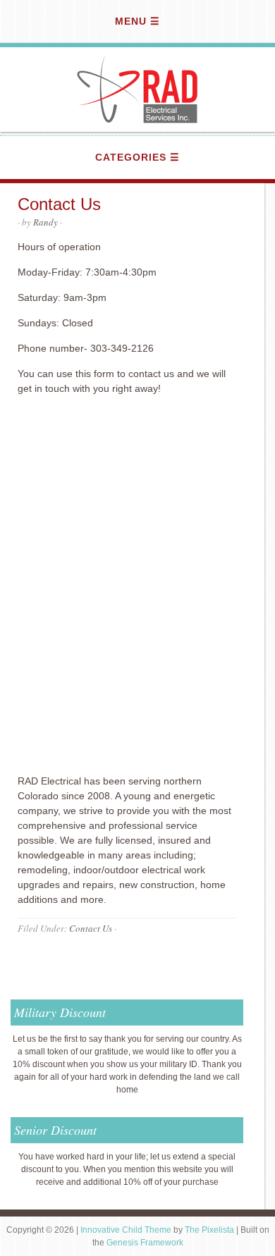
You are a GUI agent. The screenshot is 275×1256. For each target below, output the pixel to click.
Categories (130, 157)
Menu (131, 21)
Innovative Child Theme (125, 1230)
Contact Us (90, 928)
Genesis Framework (144, 1243)
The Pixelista (209, 1230)
